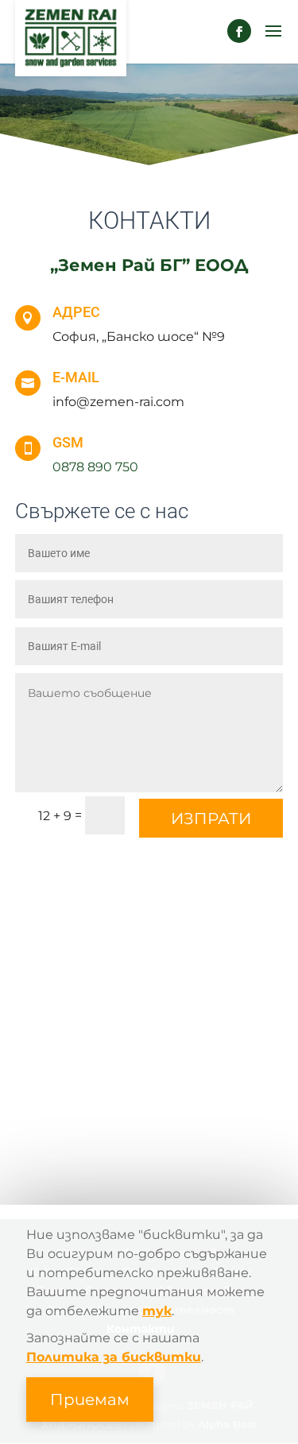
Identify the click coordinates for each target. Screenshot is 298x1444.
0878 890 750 (95, 466)
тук (157, 1310)
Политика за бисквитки (113, 1357)
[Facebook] (239, 31)
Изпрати (211, 818)
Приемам (90, 1399)
